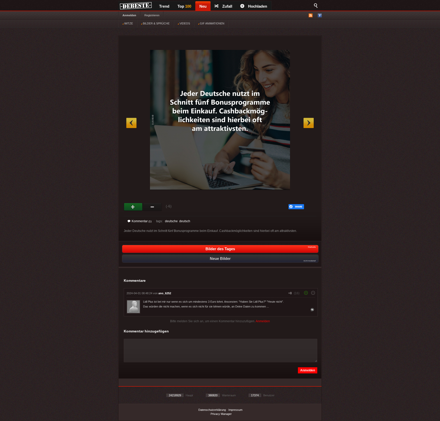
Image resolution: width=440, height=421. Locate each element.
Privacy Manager (221, 413)
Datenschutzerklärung (212, 409)
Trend (164, 6)
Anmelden (129, 15)
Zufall (227, 6)
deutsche (171, 221)
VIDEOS (184, 23)
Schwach (152, 207)
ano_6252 (164, 293)
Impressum (235, 409)
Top (184, 6)
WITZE (128, 23)
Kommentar (142, 221)
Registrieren (151, 15)
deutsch (184, 221)
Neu (203, 6)
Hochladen (257, 6)
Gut (133, 207)
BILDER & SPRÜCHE (156, 23)
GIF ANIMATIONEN (211, 23)
